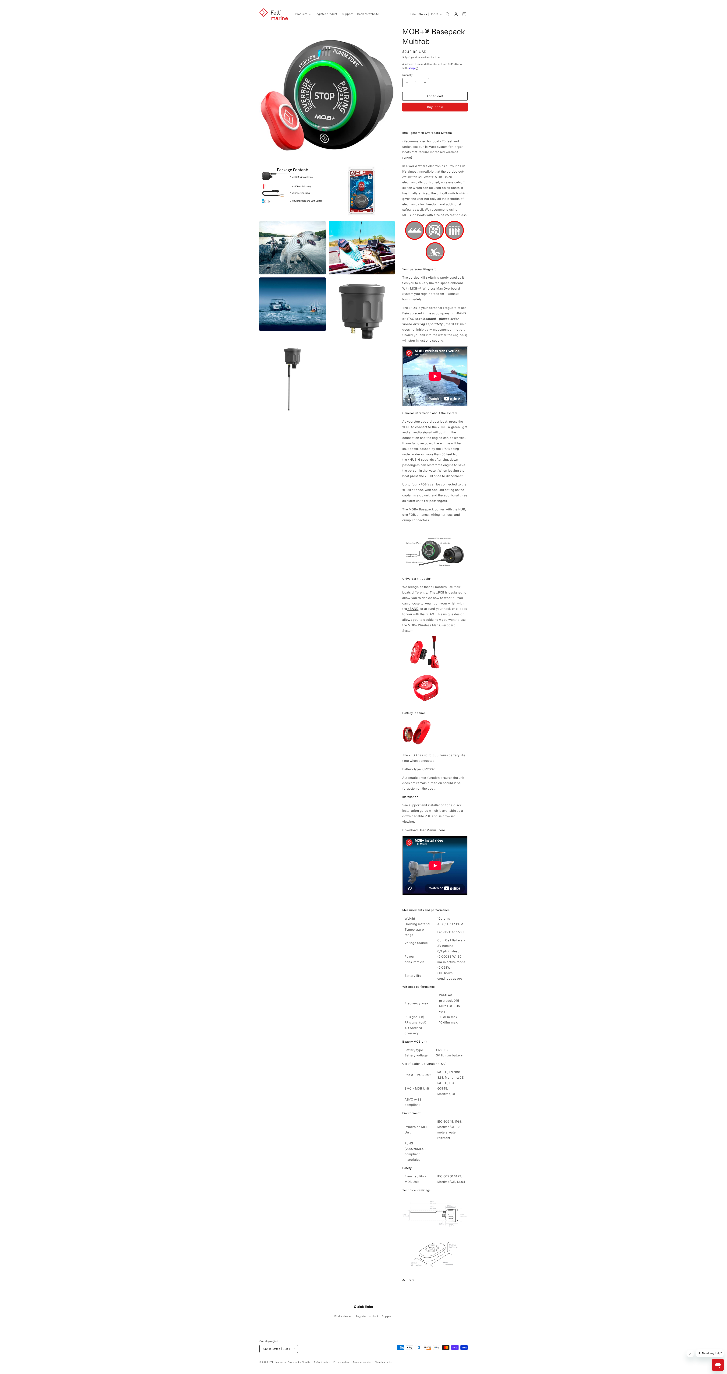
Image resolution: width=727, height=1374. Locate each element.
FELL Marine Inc (278, 1362)
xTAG (430, 614)
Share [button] (410, 1280)
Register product (367, 1316)
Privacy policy (341, 1362)
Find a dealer (343, 1316)
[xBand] (425, 704)
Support (387, 1316)
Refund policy (322, 1362)
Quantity (407, 74)
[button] (303, 14)
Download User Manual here (423, 830)
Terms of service (362, 1362)
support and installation (426, 805)
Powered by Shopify (299, 1362)
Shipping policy (384, 1362)
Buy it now (435, 107)
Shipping (407, 57)
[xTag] (425, 669)
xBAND (413, 609)
